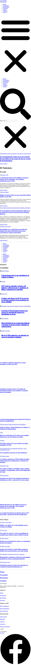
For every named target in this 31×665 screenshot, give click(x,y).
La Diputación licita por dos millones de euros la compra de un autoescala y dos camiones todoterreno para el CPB (14, 179)
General (4, 12)
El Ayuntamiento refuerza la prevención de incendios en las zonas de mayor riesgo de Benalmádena (15, 159)
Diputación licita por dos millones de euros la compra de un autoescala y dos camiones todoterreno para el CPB (13, 506)
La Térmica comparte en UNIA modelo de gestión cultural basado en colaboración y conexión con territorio (14, 460)
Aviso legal (2, 624)
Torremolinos (6, 5)
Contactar (2, 621)
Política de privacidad (5, 626)
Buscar (1, 120)
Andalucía (5, 11)
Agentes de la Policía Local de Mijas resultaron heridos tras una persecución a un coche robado (14, 550)
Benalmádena (6, 7)
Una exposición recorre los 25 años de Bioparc (13, 452)
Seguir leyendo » (4, 163)
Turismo (5, 9)
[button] (15, 45)
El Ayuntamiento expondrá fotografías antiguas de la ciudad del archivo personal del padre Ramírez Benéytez (15, 212)
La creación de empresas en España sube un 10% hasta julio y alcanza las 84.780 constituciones (14, 513)
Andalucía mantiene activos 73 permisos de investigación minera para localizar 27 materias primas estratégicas (14, 390)
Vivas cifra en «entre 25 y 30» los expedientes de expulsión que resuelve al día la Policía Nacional (14, 534)
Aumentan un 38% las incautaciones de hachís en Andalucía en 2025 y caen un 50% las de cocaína (14, 479)
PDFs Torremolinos (4, 606)
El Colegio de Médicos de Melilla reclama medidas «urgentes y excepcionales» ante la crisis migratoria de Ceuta (15, 470)
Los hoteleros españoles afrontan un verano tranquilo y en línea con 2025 (13, 363)
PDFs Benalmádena (4, 608)
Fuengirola (5, 8)
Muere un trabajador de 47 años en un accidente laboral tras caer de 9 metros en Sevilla (14, 436)
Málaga (4, 4)
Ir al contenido (3, 0)
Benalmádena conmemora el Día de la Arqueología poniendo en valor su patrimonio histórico (15, 558)
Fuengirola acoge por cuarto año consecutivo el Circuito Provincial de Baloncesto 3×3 (14, 566)
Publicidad (2, 619)
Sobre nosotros (3, 616)
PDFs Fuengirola (4, 611)
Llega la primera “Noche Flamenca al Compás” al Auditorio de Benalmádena (15, 428)
